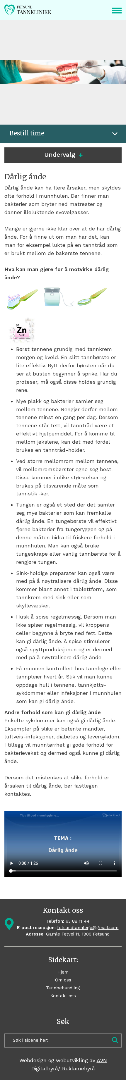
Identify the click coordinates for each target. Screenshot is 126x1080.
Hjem (63, 972)
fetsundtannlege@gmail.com (87, 927)
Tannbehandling (63, 988)
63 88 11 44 (78, 921)
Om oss (63, 980)
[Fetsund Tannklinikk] (36, 9)
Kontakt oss (63, 995)
